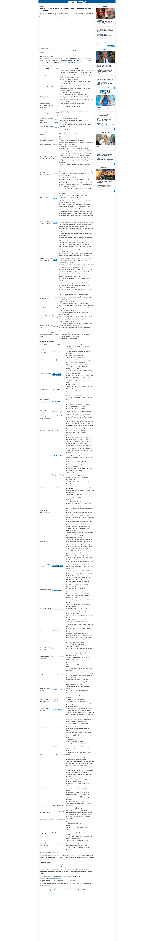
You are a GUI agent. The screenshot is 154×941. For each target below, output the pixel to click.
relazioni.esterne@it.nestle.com (49, 890)
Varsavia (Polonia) (57, 727)
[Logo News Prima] (77, 1)
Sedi (57, 68)
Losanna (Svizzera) (57, 844)
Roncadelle (56, 144)
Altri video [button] (111, 164)
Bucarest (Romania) (57, 674)
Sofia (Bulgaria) (56, 833)
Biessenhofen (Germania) (59, 754)
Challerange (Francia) (58, 811)
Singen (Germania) (57, 430)
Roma (56, 115)
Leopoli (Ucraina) (57, 543)
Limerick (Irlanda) (57, 411)
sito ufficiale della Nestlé (68, 62)
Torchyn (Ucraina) (57, 401)
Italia (56, 97)
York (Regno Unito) (57, 590)
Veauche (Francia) (57, 648)
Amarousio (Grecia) (57, 565)
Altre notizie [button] (111, 46)
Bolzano (57, 112)
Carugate (57, 122)
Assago (57, 75)
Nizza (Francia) (56, 389)
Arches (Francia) (56, 360)
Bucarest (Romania (57, 709)
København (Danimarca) (58, 689)
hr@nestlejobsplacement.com (53, 878)
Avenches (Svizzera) (57, 512)
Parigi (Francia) (56, 746)
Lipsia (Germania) (57, 456)
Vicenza (57, 109)
